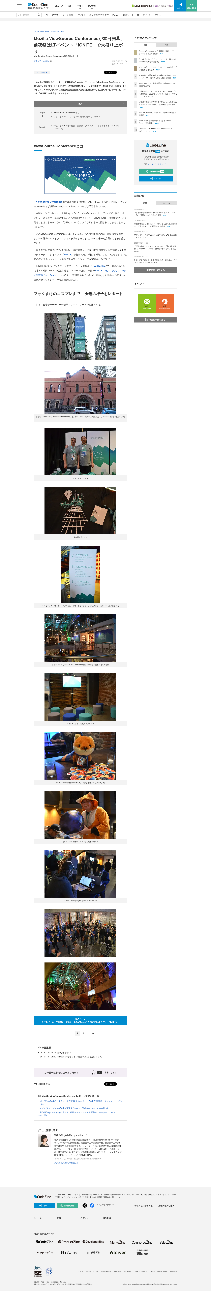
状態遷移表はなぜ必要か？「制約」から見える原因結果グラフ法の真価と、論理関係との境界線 (158, 103)
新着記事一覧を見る (156, 270)
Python (115, 14)
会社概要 (127, 1271)
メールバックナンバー (157, 164)
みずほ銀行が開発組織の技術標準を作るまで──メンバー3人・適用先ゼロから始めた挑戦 (157, 76)
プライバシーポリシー (159, 1271)
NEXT (94, 1033)
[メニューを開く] (19, 5)
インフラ (81, 14)
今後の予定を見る (157, 319)
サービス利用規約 (140, 1271)
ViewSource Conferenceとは (67, 112)
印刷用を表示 (44, 1083)
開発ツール (128, 14)
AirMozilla (99, 266)
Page (42, 127)
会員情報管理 (106, 1271)
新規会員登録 (157, 171)
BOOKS (92, 5)
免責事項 (117, 1271)
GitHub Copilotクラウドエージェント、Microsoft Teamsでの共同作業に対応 (157, 60)
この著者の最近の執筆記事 (66, 1162)
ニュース (59, 5)
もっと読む (43, 1115)
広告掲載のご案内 (166, 1205)
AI (47, 14)
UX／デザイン (144, 14)
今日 (145, 44)
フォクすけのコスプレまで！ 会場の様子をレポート (77, 116)
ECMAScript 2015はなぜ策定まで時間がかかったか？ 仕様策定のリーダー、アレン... (78, 1112)
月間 (166, 44)
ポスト (111, 72)
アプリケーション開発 (62, 14)
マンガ (158, 14)
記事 (70, 5)
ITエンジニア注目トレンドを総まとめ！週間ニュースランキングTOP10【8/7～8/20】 (155, 261)
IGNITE (67, 254)
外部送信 (173, 1271)
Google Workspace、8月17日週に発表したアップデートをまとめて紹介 (157, 52)
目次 (80, 103)
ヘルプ (80, 1271)
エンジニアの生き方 (99, 14)
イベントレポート (42, 72)
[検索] (39, 15)
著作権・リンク (92, 1271)
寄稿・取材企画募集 (143, 1205)
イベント (80, 5)
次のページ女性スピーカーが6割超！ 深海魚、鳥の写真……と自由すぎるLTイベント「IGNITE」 (80, 1020)
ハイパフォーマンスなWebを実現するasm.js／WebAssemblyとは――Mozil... (75, 1108)
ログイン (157, 178)
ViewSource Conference (49, 201)
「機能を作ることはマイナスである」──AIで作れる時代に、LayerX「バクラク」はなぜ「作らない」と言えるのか (158, 94)
